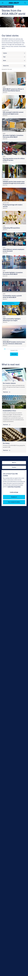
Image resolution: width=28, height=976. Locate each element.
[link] (4, 6)
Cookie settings (14, 492)
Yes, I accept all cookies (14, 502)
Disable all (14, 497)
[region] (14, 488)
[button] (9, 6)
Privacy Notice (17, 486)
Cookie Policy (10, 486)
